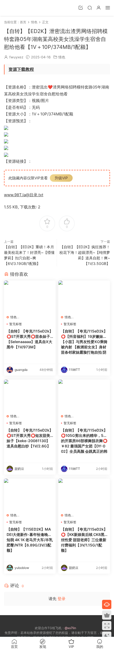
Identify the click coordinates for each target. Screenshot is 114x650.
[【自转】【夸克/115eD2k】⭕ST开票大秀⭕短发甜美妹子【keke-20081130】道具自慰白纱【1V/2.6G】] (30, 395)
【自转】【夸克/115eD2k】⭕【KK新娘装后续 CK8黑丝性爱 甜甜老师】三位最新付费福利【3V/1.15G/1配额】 (84, 540)
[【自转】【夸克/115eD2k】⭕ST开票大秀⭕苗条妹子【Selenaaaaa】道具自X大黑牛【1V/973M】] (30, 296)
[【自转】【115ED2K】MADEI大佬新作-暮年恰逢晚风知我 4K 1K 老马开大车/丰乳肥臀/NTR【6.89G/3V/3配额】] (30, 494)
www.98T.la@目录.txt (23, 194)
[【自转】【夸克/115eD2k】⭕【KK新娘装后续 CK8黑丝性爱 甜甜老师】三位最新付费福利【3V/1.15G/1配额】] (84, 494)
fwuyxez (16, 57)
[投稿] (80, 7)
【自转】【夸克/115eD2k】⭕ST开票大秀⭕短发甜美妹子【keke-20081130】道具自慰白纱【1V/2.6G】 (30, 438)
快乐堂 (12, 8)
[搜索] (89, 7)
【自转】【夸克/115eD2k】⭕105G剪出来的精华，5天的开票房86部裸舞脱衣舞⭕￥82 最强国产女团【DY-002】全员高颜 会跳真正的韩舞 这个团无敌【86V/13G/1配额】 (84, 441)
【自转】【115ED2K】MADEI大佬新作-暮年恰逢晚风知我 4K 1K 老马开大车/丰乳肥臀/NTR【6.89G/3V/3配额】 (30, 540)
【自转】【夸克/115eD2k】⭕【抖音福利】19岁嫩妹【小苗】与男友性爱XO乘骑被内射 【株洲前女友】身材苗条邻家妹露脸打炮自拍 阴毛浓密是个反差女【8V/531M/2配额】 (84, 342)
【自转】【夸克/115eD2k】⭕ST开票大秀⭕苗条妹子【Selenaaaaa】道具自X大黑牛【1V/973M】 (30, 339)
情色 (61, 57)
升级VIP (61, 178)
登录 (61, 598)
